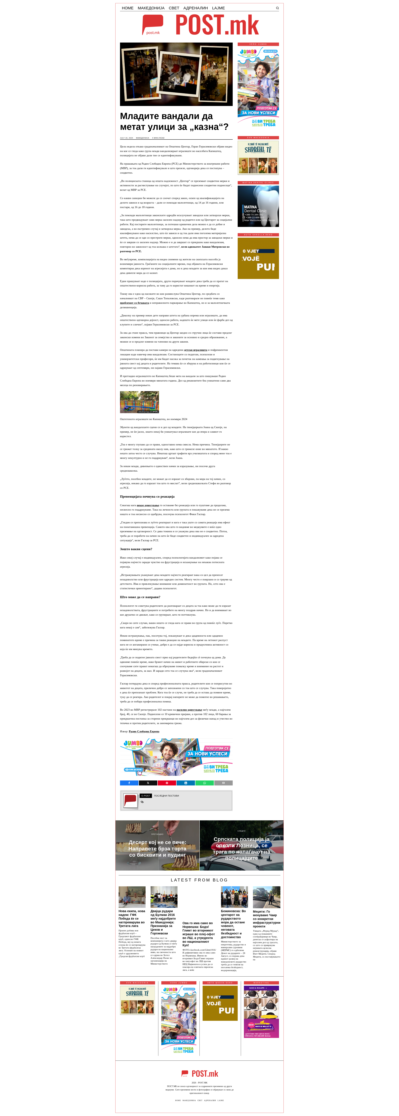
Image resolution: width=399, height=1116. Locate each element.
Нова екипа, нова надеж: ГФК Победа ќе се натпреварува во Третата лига (132, 918)
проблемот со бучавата (134, 302)
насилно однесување (189, 709)
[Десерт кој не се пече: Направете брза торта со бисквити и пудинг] (157, 845)
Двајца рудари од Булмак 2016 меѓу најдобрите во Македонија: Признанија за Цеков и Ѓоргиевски (163, 922)
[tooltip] (129, 782)
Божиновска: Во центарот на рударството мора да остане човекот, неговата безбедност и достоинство (233, 924)
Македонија (142, 138)
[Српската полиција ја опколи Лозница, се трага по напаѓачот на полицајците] (242, 845)
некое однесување (148, 505)
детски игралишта (195, 349)
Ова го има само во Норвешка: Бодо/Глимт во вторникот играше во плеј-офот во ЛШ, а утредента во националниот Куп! (199, 934)
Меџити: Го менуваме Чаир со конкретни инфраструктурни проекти (266, 919)
